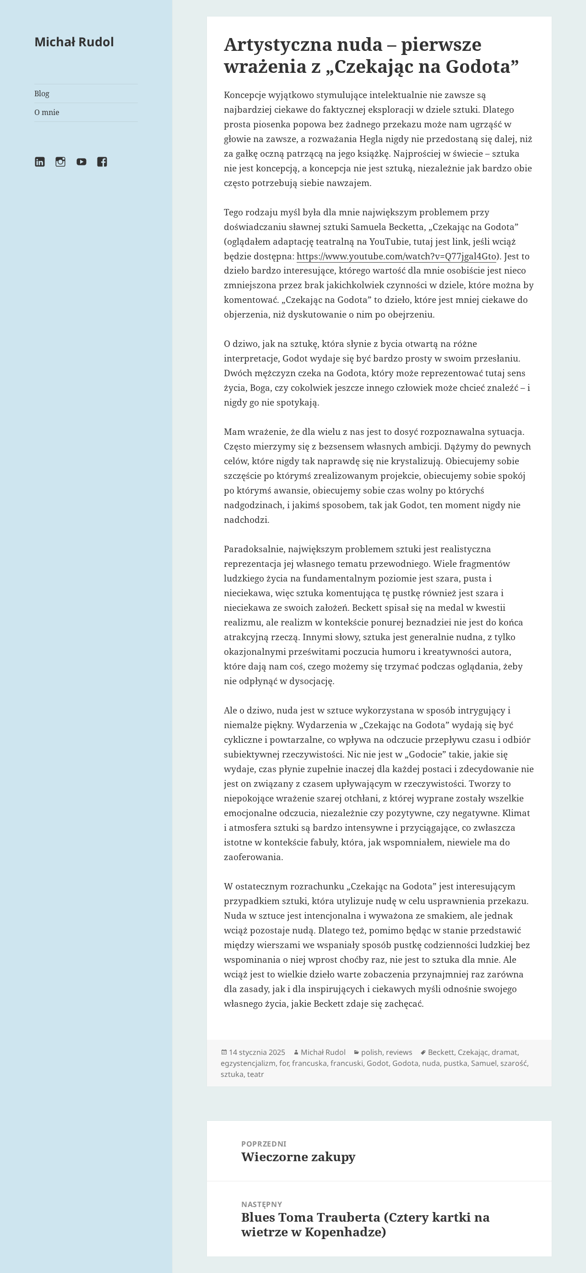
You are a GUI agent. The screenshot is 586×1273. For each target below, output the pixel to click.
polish (371, 1052)
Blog (41, 93)
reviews (399, 1052)
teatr (255, 1074)
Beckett (441, 1052)
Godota (405, 1063)
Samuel (484, 1063)
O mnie (47, 112)
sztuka (232, 1074)
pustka (455, 1063)
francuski (347, 1063)
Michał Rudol (74, 41)
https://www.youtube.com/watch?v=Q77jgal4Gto (396, 256)
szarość (513, 1063)
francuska (309, 1063)
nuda (431, 1063)
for (283, 1063)
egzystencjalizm (248, 1063)
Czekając (473, 1052)
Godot (378, 1063)
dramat (504, 1052)
